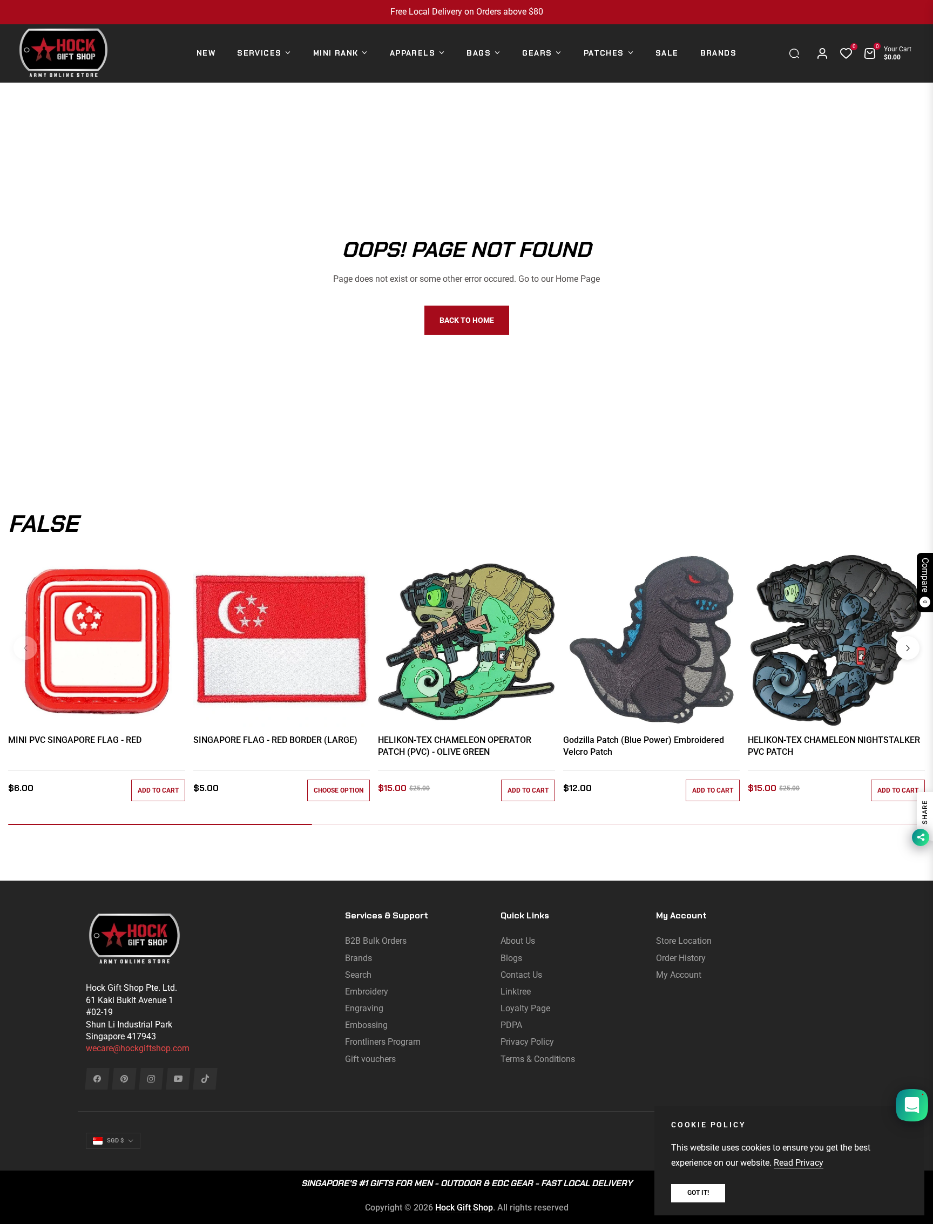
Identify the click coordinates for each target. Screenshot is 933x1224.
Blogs (511, 958)
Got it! (698, 1192)
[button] (796, 53)
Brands (358, 958)
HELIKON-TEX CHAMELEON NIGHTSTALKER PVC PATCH (834, 746)
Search (358, 975)
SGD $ (115, 1140)
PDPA (511, 1025)
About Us (518, 941)
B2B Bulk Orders (376, 941)
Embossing (366, 1025)
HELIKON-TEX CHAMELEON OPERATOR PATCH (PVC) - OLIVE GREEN (454, 746)
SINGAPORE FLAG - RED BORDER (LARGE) (275, 740)
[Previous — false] (25, 648)
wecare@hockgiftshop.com (138, 1048)
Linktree (516, 991)
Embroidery (366, 991)
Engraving (364, 1008)
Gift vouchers (370, 1059)
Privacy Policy (527, 1042)
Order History (681, 958)
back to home (467, 320)
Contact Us (521, 975)
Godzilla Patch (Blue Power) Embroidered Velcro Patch (643, 746)
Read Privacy (798, 1163)
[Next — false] (908, 648)
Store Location (684, 941)
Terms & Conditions (538, 1059)
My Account (678, 975)
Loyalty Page (525, 1008)
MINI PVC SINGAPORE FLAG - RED (74, 740)
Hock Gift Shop (464, 1207)
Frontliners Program (383, 1042)
